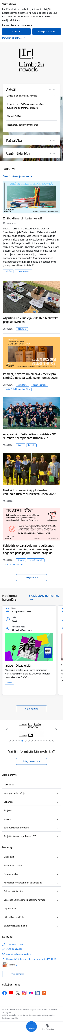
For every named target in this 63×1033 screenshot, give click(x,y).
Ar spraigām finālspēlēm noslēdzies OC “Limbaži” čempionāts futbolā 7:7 (29, 436)
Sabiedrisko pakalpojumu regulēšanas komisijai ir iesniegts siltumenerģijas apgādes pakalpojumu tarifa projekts (28, 549)
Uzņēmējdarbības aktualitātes (17, 389)
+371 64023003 (14, 944)
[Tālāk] (56, 730)
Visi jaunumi (31, 577)
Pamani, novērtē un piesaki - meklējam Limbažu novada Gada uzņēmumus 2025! (30, 376)
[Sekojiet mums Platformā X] (17, 993)
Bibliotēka (22, 329)
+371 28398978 (14, 949)
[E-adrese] (8, 964)
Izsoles (7, 819)
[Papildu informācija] (17, 965)
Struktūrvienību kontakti (16, 827)
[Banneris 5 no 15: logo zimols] (31, 729)
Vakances (8, 801)
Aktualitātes (22, 385)
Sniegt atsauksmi (31, 761)
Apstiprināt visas (46, 31)
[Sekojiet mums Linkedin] (37, 993)
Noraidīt (16, 31)
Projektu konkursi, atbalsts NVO (20, 836)
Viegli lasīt (9, 856)
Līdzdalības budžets (14, 917)
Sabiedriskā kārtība (13, 891)
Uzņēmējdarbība (39, 385)
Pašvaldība (9, 784)
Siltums (21, 560)
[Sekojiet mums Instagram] (24, 993)
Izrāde (9, 683)
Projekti (7, 810)
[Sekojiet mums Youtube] (11, 993)
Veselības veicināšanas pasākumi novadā (24, 899)
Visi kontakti (17, 973)
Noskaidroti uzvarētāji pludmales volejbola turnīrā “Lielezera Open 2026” (30, 492)
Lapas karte (10, 908)
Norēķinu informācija (14, 793)
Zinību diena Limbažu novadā (22, 218)
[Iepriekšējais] (6, 730)
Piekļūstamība (11, 874)
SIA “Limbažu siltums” (14, 564)
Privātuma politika (13, 865)
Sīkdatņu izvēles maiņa (15, 925)
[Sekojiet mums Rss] (44, 993)
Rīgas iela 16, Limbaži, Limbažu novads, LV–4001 (31, 959)
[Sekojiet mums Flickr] (31, 993)
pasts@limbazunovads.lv (18, 954)
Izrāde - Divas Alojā (18, 665)
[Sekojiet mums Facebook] (4, 993)
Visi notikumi (31, 708)
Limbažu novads (23, 271)
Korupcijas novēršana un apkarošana (23, 882)
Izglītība (8, 271)
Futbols (31, 445)
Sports (20, 445)
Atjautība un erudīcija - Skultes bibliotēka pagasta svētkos (30, 320)
